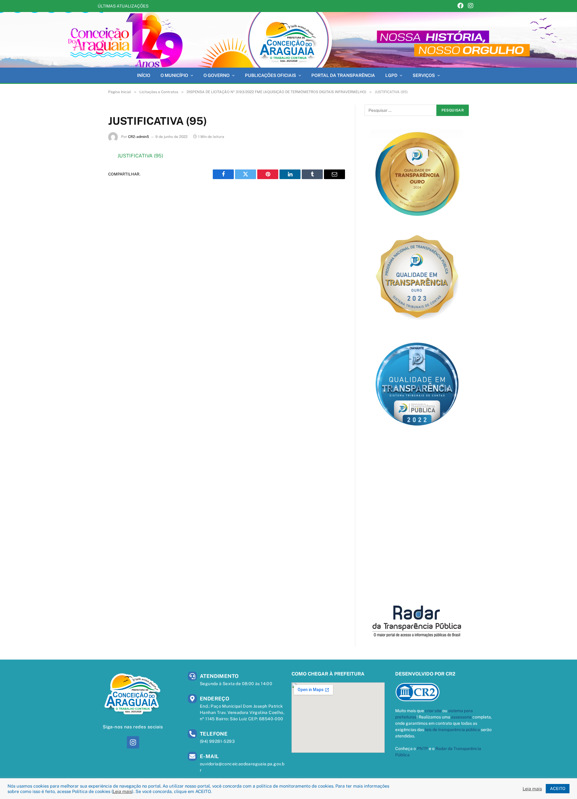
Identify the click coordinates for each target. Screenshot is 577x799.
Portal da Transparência (343, 75)
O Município (174, 75)
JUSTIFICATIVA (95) (140, 156)
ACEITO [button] (557, 788)
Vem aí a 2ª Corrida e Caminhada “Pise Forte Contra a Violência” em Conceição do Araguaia (226, 6)
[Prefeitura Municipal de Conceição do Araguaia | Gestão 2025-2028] (288, 40)
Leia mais (122, 791)
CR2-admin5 (138, 137)
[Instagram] (470, 6)
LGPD (391, 75)
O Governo (216, 75)
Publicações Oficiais (270, 75)
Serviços (424, 75)
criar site (433, 710)
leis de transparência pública (452, 729)
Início (143, 75)
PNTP (422, 748)
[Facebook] (460, 6)
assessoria (461, 717)
